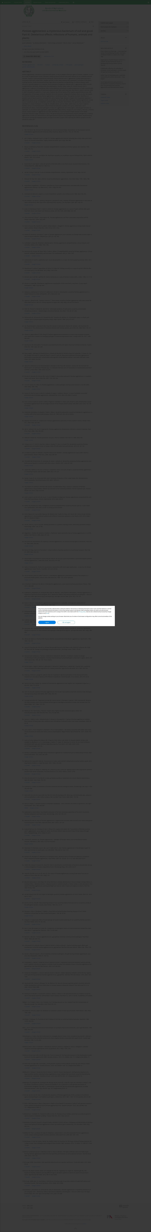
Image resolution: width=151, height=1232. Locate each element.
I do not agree (66, 622)
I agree (47, 622)
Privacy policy (82, 612)
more (47, 613)
